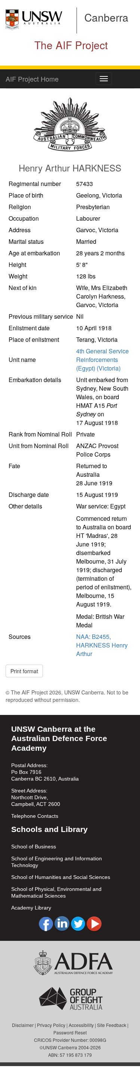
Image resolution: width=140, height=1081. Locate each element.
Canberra (106, 17)
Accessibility (81, 1025)
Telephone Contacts (34, 816)
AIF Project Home (32, 78)
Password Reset (70, 1032)
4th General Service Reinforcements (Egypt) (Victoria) (102, 359)
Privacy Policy (51, 1025)
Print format (24, 671)
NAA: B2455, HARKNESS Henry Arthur (102, 645)
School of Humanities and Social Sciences (60, 877)
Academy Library (31, 908)
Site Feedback (111, 1025)
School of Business (33, 847)
